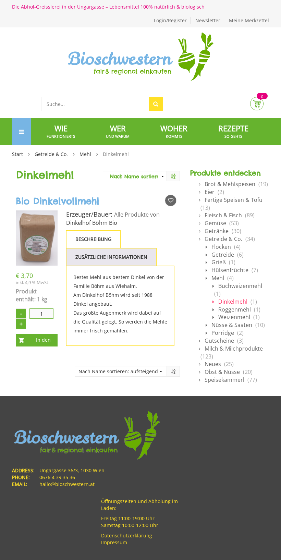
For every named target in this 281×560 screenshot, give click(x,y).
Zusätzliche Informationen (111, 257)
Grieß (218, 262)
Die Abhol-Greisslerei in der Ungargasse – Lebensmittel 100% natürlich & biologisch (108, 6)
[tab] (93, 239)
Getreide (222, 254)
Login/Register (170, 20)
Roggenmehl (234, 309)
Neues (213, 364)
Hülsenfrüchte (229, 270)
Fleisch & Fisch (223, 215)
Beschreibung (93, 239)
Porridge (222, 333)
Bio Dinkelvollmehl (57, 201)
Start (17, 154)
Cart (257, 103)
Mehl (85, 154)
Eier (210, 192)
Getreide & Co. (51, 154)
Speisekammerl (224, 380)
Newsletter (207, 20)
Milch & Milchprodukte (234, 348)
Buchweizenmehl (240, 286)
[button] (170, 200)
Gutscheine (219, 340)
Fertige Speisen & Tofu (233, 200)
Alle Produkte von (137, 214)
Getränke (217, 231)
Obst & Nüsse (222, 372)
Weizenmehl (234, 317)
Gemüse (215, 223)
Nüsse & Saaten (231, 325)
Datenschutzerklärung (126, 535)
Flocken (221, 247)
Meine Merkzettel (249, 20)
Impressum (114, 542)
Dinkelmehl (232, 301)
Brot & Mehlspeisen (230, 184)
